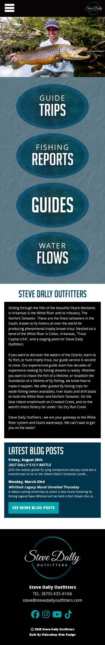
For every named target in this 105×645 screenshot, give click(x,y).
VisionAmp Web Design (59, 635)
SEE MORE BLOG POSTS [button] (33, 508)
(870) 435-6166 (57, 594)
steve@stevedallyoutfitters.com (52, 600)
